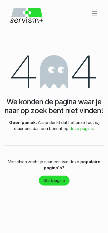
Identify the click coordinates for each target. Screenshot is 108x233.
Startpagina (54, 180)
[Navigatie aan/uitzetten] (94, 13)
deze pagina (81, 128)
